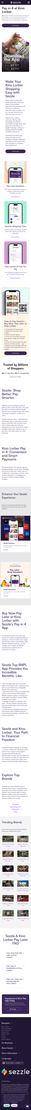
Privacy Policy (15, 1102)
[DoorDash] (23, 868)
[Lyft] (8, 868)
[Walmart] (8, 854)
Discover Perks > (15, 237)
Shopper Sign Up (6, 1039)
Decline (14, 1105)
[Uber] (8, 883)
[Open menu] (2, 2)
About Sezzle (7, 1048)
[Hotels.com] (8, 839)
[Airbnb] (23, 854)
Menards (15, 809)
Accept (7, 1105)
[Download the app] (15, 1004)
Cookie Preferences (6, 1081)
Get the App (15, 25)
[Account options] (28, 2)
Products (4, 1037)
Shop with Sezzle (6, 1030)
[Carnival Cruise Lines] (23, 883)
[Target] (8, 913)
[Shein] (23, 913)
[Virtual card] (15, 172)
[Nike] (23, 898)
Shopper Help (5, 1032)
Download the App (6, 1028)
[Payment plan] (15, 252)
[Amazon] (23, 839)
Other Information (9, 1053)
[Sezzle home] (15, 2)
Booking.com (15, 807)
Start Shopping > (15, 196)
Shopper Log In (5, 1034)
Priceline (15, 804)
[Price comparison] (15, 212)
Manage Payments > (15, 278)
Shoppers (6, 1023)
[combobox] (13, 1063)
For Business (7, 1043)
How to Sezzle (5, 1026)
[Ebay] (8, 898)
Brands (3, 1035)
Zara (15, 812)
